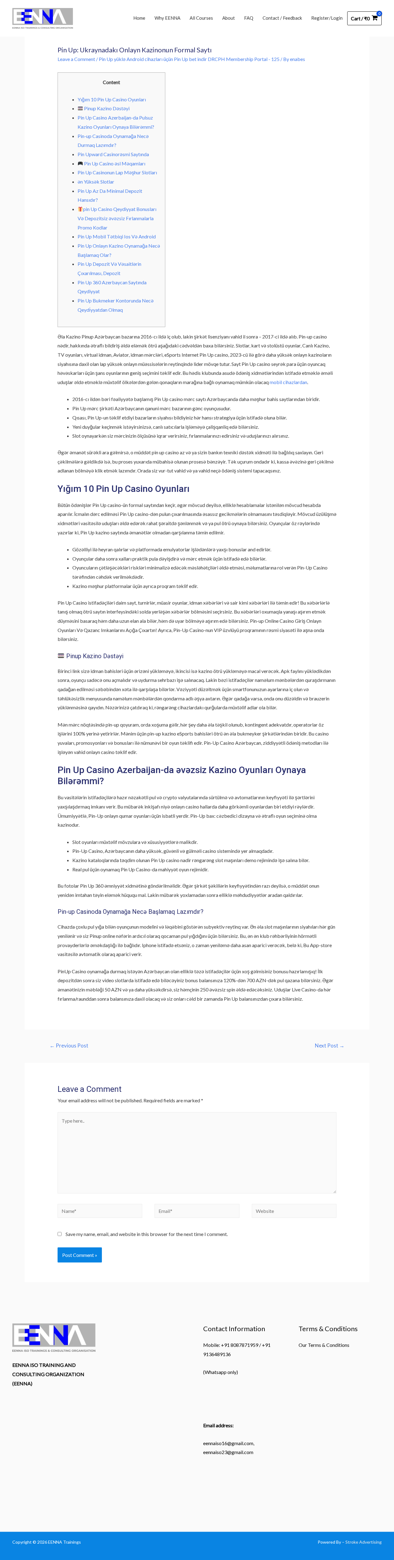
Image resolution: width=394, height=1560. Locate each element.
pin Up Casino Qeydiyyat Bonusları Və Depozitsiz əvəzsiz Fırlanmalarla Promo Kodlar (117, 218)
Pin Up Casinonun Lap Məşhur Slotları (117, 172)
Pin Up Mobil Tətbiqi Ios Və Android (117, 236)
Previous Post (69, 1045)
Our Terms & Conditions (324, 1345)
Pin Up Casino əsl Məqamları (114, 163)
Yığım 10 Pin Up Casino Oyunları (112, 99)
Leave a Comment (76, 59)
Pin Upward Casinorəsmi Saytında (113, 154)
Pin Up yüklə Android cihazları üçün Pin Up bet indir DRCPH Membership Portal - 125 (189, 59)
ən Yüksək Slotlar (96, 181)
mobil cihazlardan (288, 382)
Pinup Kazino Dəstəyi (106, 108)
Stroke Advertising (363, 1542)
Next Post (329, 1045)
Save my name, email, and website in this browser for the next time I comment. (147, 1234)
